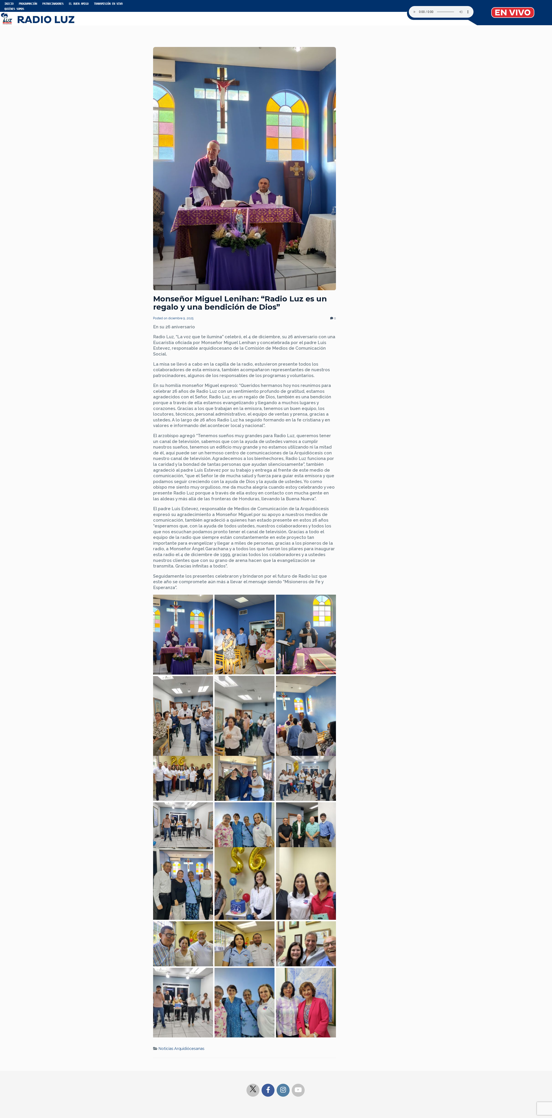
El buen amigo (78, 3)
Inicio (8, 3)
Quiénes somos (14, 9)
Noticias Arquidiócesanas (181, 1048)
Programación (28, 3)
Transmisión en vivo (108, 3)
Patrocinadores (52, 3)
